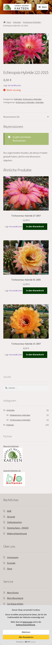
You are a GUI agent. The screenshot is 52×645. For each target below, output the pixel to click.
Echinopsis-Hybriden (32, 22)
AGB (9, 511)
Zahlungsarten (14, 522)
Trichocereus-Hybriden (20, 420)
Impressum (12, 557)
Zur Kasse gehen (15, 603)
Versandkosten (14, 85)
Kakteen (10, 425)
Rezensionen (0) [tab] (11, 116)
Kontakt (11, 563)
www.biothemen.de (12, 470)
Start (9, 22)
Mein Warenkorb (15, 598)
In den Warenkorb (35, 226)
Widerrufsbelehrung (17, 533)
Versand (11, 516)
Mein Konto (13, 592)
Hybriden (17, 22)
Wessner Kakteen (11, 446)
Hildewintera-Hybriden (20, 415)
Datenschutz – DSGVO (18, 527)
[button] (44, 37)
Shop (9, 568)
